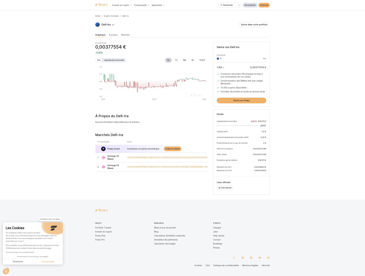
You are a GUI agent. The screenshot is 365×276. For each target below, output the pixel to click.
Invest (97, 16)
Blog (156, 231)
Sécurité (266, 265)
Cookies (198, 265)
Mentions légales (250, 265)
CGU (207, 265)
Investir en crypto (103, 231)
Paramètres (18, 261)
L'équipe (217, 227)
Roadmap (217, 243)
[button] (6, 271)
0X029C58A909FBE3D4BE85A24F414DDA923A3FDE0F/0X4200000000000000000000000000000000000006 (181, 157)
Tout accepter (47, 261)
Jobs (215, 231)
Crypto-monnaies (111, 16)
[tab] (100, 35)
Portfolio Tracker (103, 227)
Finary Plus (100, 235)
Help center (218, 235)
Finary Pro (100, 239)
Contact (217, 239)
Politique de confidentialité (226, 265)
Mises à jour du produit (165, 227)
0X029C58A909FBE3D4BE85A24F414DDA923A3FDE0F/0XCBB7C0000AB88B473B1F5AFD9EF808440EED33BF (181, 167)
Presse (216, 247)
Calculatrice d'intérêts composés (169, 235)
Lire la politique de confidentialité (20, 252)
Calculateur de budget (165, 243)
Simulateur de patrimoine (166, 239)
